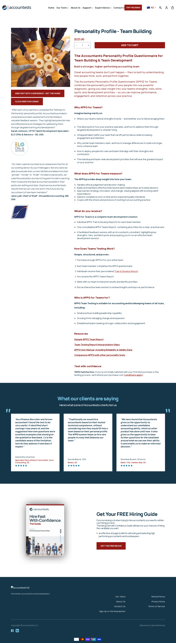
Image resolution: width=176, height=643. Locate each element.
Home (51, 7)
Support (87, 7)
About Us (75, 7)
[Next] (170, 439)
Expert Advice (102, 7)
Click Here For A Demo (27, 101)
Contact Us (119, 7)
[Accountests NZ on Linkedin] (17, 630)
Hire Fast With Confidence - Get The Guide (37, 93)
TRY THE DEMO (133, 7)
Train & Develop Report (126, 271)
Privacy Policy (158, 601)
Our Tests (61, 7)
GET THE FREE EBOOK (111, 546)
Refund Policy (158, 596)
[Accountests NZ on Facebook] (12, 630)
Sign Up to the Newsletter (112, 611)
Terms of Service (156, 606)
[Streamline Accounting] (19, 219)
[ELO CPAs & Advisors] (19, 154)
